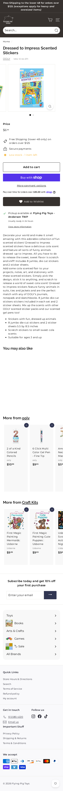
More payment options (31, 185)
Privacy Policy (11, 733)
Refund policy (11, 693)
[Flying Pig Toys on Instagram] (33, 716)
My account (10, 698)
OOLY (6, 58)
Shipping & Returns (14, 738)
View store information (19, 226)
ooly (26, 418)
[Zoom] (50, 106)
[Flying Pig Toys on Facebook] (39, 716)
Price (6, 124)
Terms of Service (12, 688)
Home (6, 41)
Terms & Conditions (14, 743)
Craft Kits (30, 502)
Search (7, 684)
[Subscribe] (50, 595)
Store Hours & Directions (17, 679)
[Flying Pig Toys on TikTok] (46, 716)
